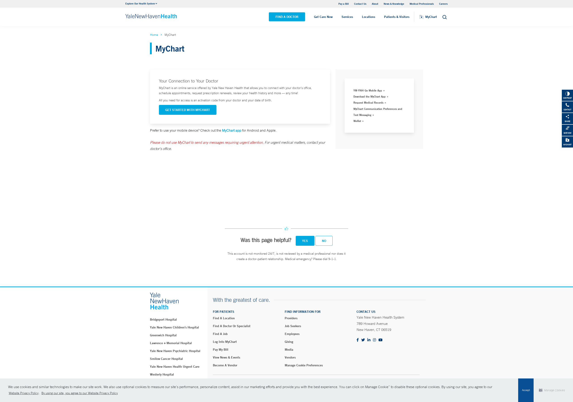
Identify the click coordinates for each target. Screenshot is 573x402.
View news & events (226, 357)
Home (154, 34)
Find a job (220, 334)
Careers (443, 3)
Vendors (290, 357)
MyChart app (231, 130)
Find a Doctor (287, 17)
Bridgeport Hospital (163, 319)
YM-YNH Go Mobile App (367, 90)
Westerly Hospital (162, 374)
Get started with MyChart (187, 110)
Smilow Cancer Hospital (166, 359)
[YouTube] (380, 340)
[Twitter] (363, 340)
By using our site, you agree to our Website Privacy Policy (79, 393)
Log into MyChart (225, 342)
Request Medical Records (368, 102)
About (375, 3)
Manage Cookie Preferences (304, 365)
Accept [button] (526, 390)
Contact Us (360, 3)
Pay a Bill (343, 3)
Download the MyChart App (369, 96)
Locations (368, 17)
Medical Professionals (422, 3)
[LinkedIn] (368, 340)
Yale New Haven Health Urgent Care (174, 367)
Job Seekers (293, 326)
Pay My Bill (220, 350)
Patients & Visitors (396, 17)
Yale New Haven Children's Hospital (174, 327)
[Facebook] (358, 340)
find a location (224, 318)
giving (289, 342)
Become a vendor (225, 365)
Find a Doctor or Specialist (231, 326)
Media (289, 350)
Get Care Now (323, 17)
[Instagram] (374, 340)
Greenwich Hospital (163, 335)
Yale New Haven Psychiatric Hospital (175, 351)
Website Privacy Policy (23, 393)
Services (347, 17)
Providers (291, 318)
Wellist (357, 121)
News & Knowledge (394, 3)
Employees (292, 334)
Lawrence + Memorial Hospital (171, 343)
